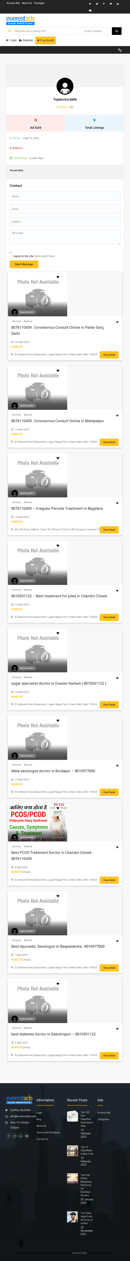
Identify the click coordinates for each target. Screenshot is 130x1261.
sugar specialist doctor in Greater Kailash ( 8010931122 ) (58, 683)
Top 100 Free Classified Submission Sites (87, 1119)
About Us (27, 3)
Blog (39, 1119)
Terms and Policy (44, 256)
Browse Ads (13, 3)
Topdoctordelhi (65, 99)
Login (13, 40)
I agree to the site (34, 256)
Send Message (24, 264)
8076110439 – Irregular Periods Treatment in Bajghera (57, 508)
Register (28, 40)
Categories (103, 1119)
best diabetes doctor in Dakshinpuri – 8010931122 (53, 1034)
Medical (28, 321)
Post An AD (47, 40)
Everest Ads (79, 1253)
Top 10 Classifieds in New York (87, 1150)
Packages (39, 3)
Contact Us (42, 1139)
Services (16, 321)
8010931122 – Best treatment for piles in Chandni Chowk (59, 596)
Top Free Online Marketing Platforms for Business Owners (86, 1185)
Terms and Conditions (48, 1132)
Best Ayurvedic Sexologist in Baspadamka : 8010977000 (58, 946)
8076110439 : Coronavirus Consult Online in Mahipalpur (57, 421)
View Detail (109, 354)
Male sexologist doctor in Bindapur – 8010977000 (53, 771)
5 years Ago (28, 158)
